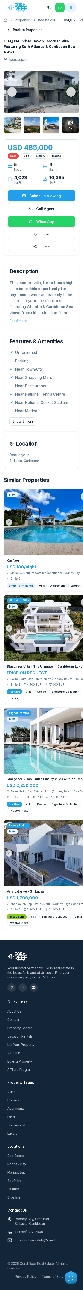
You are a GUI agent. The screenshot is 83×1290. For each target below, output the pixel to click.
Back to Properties (27, 30)
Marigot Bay (16, 1172)
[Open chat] (71, 1277)
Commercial (16, 1125)
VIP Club (13, 1053)
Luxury (12, 1133)
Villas (11, 1092)
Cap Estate (15, 1156)
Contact (13, 1020)
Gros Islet (14, 1197)
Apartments (15, 1108)
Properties (23, 20)
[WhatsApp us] (60, 7)
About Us (14, 1011)
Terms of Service (55, 1276)
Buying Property (19, 1061)
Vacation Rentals (20, 1036)
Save (45, 234)
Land (11, 1117)
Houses (13, 1100)
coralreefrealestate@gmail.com (38, 1240)
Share (45, 246)
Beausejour (46, 20)
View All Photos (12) (57, 105)
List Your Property (20, 1045)
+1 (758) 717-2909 (29, 1232)
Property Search (20, 1028)
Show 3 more (22, 421)
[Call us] (48, 7)
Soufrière (14, 1181)
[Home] (5, 20)
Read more (18, 321)
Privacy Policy (25, 1276)
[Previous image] (9, 522)
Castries (13, 1189)
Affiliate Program (19, 1070)
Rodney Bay (16, 1164)
